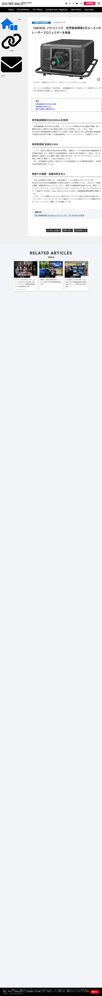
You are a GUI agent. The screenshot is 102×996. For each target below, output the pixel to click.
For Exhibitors (23, 9)
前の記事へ (79, 230)
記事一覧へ (67, 230)
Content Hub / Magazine (56, 9)
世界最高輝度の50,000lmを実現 (45, 104)
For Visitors (37, 9)
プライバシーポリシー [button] (16, 993)
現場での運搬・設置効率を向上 (45, 109)
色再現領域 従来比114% (43, 106)
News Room (76, 9)
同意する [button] (95, 992)
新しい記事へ (54, 230)
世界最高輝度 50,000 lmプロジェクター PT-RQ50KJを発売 (60, 215)
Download (89, 9)
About (11, 9)
